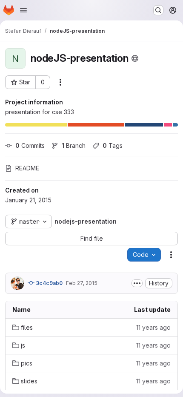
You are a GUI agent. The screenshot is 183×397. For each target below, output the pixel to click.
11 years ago (153, 327)
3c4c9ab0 (48, 283)
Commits (30, 145)
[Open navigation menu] (23, 10)
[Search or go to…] (158, 10)
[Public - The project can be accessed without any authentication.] (135, 58)
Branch (74, 145)
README (27, 168)
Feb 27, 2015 (81, 283)
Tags (113, 145)
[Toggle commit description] (137, 283)
